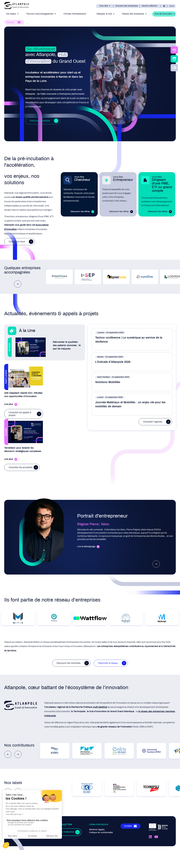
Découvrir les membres (68, 663)
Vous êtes (103, 6)
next (17, 284)
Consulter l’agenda (152, 421)
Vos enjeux (11, 14)
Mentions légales (97, 830)
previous (8, 754)
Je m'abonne (67, 832)
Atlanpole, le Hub (104, 14)
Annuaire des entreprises (126, 6)
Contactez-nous (17, 241)
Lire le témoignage (86, 547)
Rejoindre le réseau (108, 663)
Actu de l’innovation (163, 14)
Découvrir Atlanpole (40, 120)
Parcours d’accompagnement (39, 14)
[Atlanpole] (16, 6)
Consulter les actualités (20, 467)
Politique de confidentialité (101, 833)
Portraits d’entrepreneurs (75, 14)
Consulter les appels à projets (20, 414)
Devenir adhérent (149, 6)
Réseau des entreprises (133, 14)
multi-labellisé (100, 707)
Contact (10, 22)
